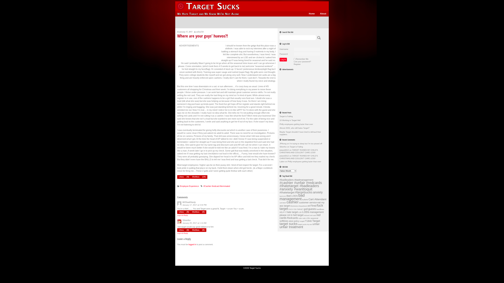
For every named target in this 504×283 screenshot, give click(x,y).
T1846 (308, 221)
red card (313, 215)
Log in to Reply (182, 215)
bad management (292, 197)
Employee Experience (189, 186)
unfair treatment (291, 227)
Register (297, 64)
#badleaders (287, 179)
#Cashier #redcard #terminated (216, 186)
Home (312, 14)
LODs (305, 211)
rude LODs (306, 218)
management (317, 212)
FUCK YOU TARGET (295, 209)
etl (309, 206)
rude (300, 218)
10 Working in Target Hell (290, 120)
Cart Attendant (317, 199)
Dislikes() (199, 177)
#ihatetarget (287, 192)
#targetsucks (304, 192)
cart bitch (283, 203)
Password (284, 54)
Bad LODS (292, 196)
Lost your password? (302, 62)
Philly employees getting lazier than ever (296, 124)
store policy (294, 221)
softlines (284, 221)
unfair (316, 224)
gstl (306, 209)
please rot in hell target (291, 215)
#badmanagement (303, 180)
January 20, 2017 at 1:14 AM (194, 223)
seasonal (314, 218)
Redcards (292, 217)
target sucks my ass (305, 224)
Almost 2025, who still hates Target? (294, 128)
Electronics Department (298, 206)
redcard (306, 215)
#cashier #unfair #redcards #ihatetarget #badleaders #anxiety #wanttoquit (301, 186)
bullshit (305, 199)
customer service (308, 202)
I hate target (291, 212)
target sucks (289, 224)
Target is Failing (286, 116)
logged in (192, 244)
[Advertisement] (252, 22)
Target (316, 220)
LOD (300, 212)
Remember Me (302, 59)
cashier (292, 202)
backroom (283, 196)
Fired (313, 205)
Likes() (184, 177)
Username (284, 49)
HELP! (282, 212)
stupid (302, 221)
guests (312, 209)
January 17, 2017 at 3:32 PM (194, 205)
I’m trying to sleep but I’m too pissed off (306, 144)
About (323, 14)
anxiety (318, 192)
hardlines (320, 209)
